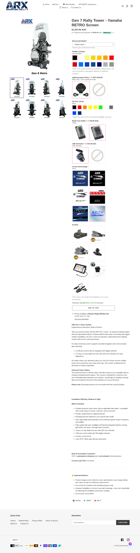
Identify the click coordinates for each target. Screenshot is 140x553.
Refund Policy (24, 521)
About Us (13, 524)
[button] (130, 544)
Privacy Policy (37, 521)
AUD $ (14, 540)
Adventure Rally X (124, 545)
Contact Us (24, 524)
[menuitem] (46, 4)
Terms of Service (52, 521)
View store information (81, 319)
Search (13, 521)
